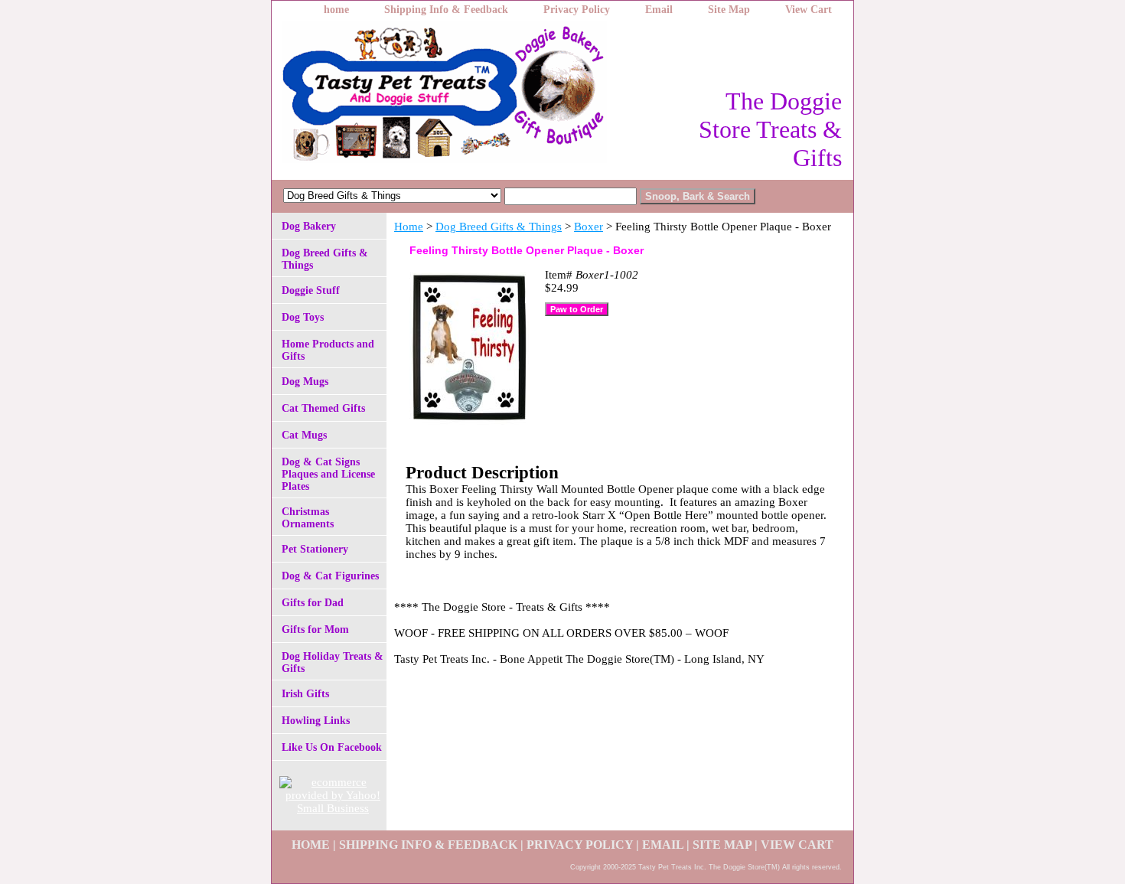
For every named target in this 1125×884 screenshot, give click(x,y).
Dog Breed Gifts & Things (498, 226)
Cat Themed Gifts (323, 408)
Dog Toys (303, 317)
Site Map (729, 9)
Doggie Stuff (311, 290)
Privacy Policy (576, 9)
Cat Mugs (304, 435)
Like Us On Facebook (332, 747)
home (336, 9)
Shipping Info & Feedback (446, 9)
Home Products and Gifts (328, 350)
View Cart (808, 9)
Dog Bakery (309, 226)
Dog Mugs (305, 381)
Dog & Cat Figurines (330, 576)
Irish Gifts (305, 694)
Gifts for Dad (313, 602)
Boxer (588, 226)
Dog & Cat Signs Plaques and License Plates (328, 474)
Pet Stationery (315, 549)
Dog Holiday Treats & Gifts (332, 662)
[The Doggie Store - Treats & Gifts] (463, 96)
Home (408, 226)
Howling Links (316, 720)
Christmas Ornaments (308, 518)
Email (659, 9)
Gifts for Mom (315, 629)
